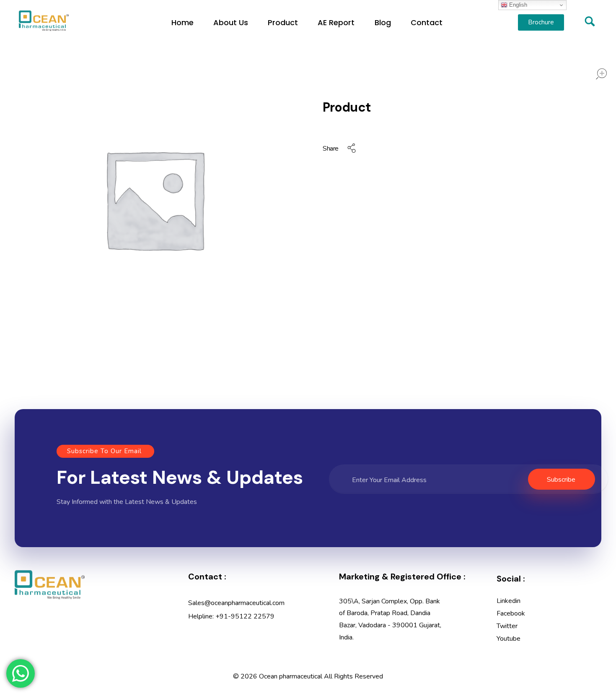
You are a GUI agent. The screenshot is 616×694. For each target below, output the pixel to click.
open (601, 74)
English (517, 5)
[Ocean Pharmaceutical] (44, 20)
